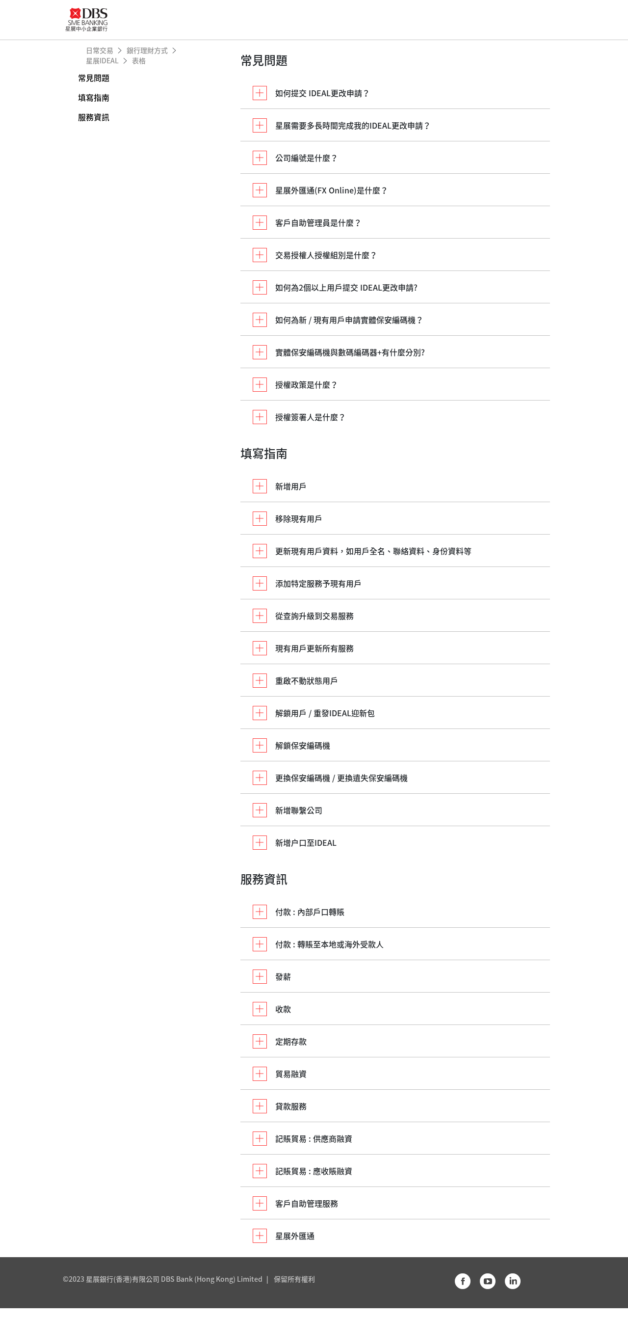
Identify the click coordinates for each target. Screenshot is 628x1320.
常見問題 (93, 77)
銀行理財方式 (148, 50)
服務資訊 (93, 117)
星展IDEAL (103, 60)
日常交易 (100, 50)
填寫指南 (93, 97)
